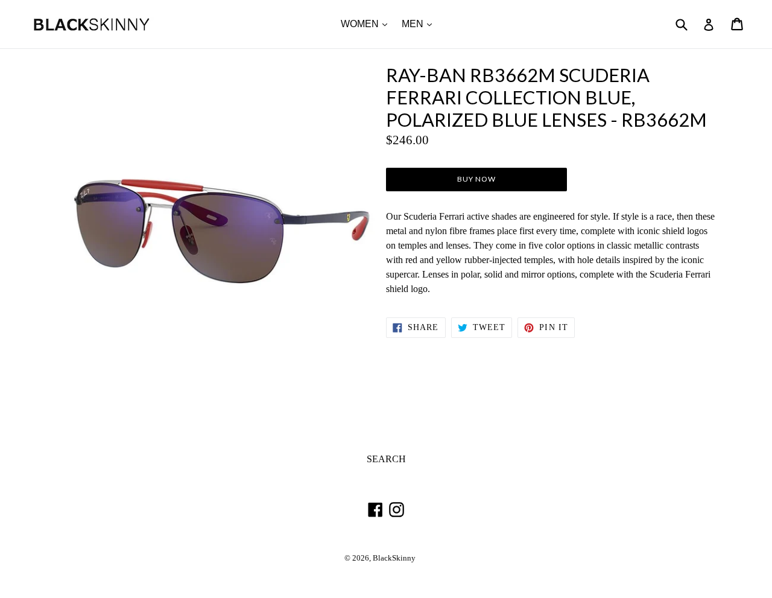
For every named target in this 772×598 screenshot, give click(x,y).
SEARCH (386, 459)
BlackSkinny (394, 558)
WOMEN (367, 23)
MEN (420, 23)
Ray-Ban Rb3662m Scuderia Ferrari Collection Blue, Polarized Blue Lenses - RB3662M (546, 97)
